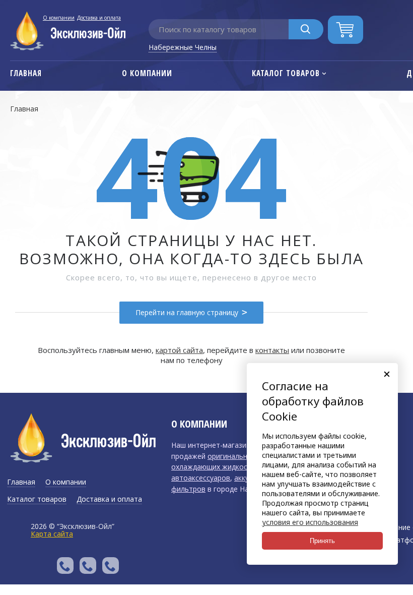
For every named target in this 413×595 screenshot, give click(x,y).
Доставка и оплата (99, 17)
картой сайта (179, 350)
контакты (272, 350)
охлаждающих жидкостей (215, 466)
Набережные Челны (183, 47)
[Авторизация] (408, 5)
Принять (322, 541)
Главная (24, 108)
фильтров (188, 489)
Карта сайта (52, 534)
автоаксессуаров (200, 478)
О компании (59, 17)
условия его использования (310, 522)
